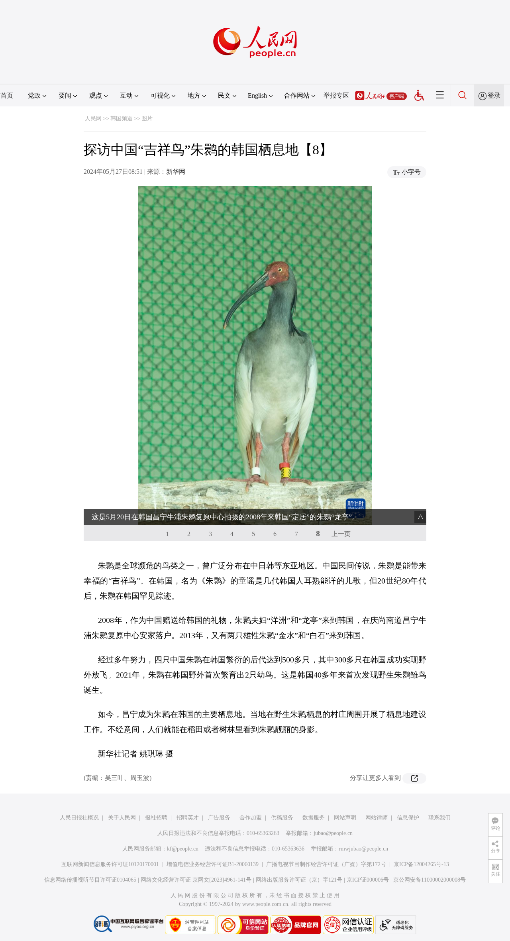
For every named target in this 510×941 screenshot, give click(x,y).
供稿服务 (282, 818)
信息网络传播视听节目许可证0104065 (90, 880)
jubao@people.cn (333, 833)
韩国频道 (121, 119)
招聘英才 (188, 818)
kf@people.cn (182, 849)
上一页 (341, 533)
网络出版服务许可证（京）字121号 (299, 880)
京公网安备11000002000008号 (429, 880)
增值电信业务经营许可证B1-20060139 (213, 864)
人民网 (93, 119)
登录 (494, 95)
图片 (147, 119)
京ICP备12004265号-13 (421, 864)
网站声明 (345, 818)
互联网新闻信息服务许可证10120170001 (110, 864)
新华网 (175, 171)
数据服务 (313, 818)
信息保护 (408, 818)
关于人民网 (122, 818)
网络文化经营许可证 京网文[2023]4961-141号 (196, 880)
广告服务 (219, 818)
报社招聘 (156, 818)
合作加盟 (250, 818)
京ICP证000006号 (368, 880)
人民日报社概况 (79, 818)
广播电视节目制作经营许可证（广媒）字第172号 (326, 864)
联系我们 (439, 818)
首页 (6, 95)
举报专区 (336, 95)
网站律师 (376, 818)
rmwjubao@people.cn (363, 849)
